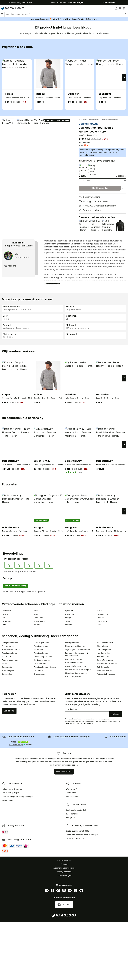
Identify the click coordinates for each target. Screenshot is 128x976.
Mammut (69, 625)
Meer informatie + (88, 155)
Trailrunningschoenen (43, 657)
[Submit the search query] (125, 14)
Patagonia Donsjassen (106, 674)
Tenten (5, 664)
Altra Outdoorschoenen (107, 664)
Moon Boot (38, 618)
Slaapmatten (7, 667)
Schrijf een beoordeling (88, 135)
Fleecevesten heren (10, 660)
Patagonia (6, 611)
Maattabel (121, 176)
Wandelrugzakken (41, 646)
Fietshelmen (39, 671)
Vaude (68, 621)
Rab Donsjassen (104, 650)
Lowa (4, 625)
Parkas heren (7, 657)
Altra (36, 611)
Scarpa (68, 618)
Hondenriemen (103, 657)
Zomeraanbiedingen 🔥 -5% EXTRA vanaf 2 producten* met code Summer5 (64, 19)
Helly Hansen (39, 621)
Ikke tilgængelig (100, 188)
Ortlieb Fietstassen (105, 660)
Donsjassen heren (9, 653)
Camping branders (42, 643)
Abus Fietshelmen (104, 671)
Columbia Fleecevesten (75, 666)
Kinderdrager (39, 674)
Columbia (69, 614)
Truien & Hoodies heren (109, 119)
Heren (85, 119)
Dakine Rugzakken (73, 677)
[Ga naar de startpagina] (81, 120)
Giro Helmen (102, 646)
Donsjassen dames (10, 643)
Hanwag (100, 618)
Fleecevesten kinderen (75, 646)
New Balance (102, 614)
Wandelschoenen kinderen (45, 667)
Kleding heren (94, 119)
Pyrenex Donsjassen (73, 659)
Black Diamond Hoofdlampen (78, 670)
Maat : (82, 176)
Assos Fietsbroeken (105, 643)
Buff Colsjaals (103, 667)
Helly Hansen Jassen (74, 663)
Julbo (99, 611)
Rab (3, 618)
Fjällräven (69, 611)
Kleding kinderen (72, 643)
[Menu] (2, 14)
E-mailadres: (71, 709)
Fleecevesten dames (11, 650)
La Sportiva (6, 621)
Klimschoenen (40, 664)
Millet (36, 614)
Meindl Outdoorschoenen (76, 673)
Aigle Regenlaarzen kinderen (77, 650)
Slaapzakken (7, 674)
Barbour (37, 625)
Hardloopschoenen (42, 660)
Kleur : (97, 161)
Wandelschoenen (41, 653)
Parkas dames (8, 646)
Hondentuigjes (103, 653)
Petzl (99, 625)
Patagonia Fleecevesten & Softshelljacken (76, 654)
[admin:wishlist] (123, 188)
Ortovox (5, 614)
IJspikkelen (38, 650)
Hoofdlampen (8, 671)
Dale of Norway (88, 124)
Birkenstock (102, 621)
